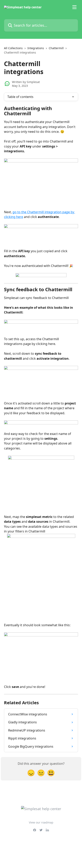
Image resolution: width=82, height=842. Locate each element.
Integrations (35, 48)
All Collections (13, 48)
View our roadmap (41, 822)
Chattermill (56, 48)
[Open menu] (74, 7)
